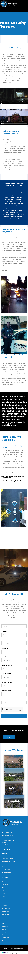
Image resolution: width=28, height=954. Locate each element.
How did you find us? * (7, 699)
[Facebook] (5, 849)
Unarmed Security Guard (8, 861)
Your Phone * (5, 640)
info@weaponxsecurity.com (9, 840)
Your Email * (4, 631)
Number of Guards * (7, 665)
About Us (4, 923)
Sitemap (4, 940)
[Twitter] (10, 849)
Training (4, 929)
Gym (3, 893)
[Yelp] (2, 849)
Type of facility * (6, 673)
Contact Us (5, 926)
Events (4, 887)
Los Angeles (13, 762)
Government (5, 890)
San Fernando (14, 788)
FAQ (3, 934)
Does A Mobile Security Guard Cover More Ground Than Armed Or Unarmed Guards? (12, 482)
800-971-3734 (5, 842)
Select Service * (5, 657)
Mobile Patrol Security (7, 872)
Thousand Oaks (14, 801)
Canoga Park (14, 775)
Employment (5, 932)
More (3, 896)
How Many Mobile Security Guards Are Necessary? (13, 476)
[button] (9, 737)
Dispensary (5, 884)
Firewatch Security (7, 864)
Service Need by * (6, 690)
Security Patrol (6, 869)
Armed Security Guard (7, 858)
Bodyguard (5, 866)
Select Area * (5, 648)
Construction (5, 881)
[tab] (13, 446)
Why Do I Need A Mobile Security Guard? (12, 446)
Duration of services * (7, 682)
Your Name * (4, 623)
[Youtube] (7, 849)
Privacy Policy (5, 937)
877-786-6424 (5, 844)
